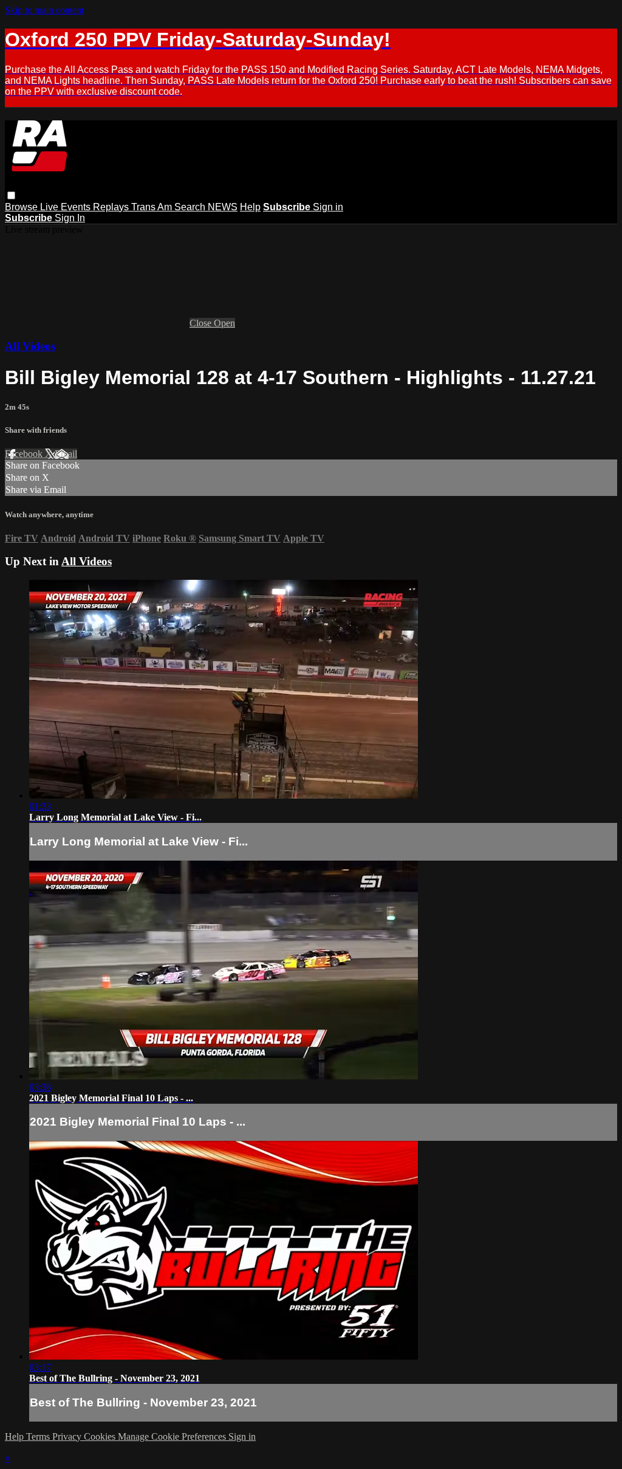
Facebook (25, 454)
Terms (39, 1436)
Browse (22, 207)
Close (202, 323)
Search (191, 207)
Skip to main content (44, 10)
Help (250, 207)
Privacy (68, 1436)
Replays (112, 207)
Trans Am (152, 207)
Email (66, 454)
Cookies (101, 1436)
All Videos (30, 346)
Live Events (66, 207)
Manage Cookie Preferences (173, 1436)
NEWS (223, 207)
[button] (11, 195)
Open (224, 323)
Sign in (328, 207)
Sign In (70, 218)
